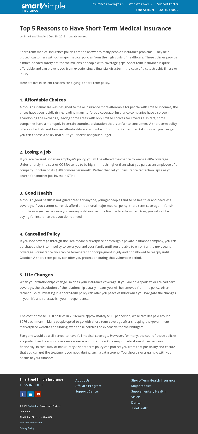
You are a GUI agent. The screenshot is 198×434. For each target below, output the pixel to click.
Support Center (167, 4)
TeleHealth (139, 408)
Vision (135, 397)
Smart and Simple (34, 36)
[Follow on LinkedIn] (30, 394)
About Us (82, 380)
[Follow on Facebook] (23, 394)
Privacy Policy (27, 428)
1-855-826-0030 (31, 385)
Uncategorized (77, 36)
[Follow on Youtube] (38, 394)
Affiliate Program (88, 386)
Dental (136, 402)
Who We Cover (139, 4)
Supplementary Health (148, 391)
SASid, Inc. (33, 405)
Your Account (145, 10)
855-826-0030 (168, 10)
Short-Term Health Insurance (153, 380)
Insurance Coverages (106, 4)
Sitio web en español (31, 422)
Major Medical (141, 386)
